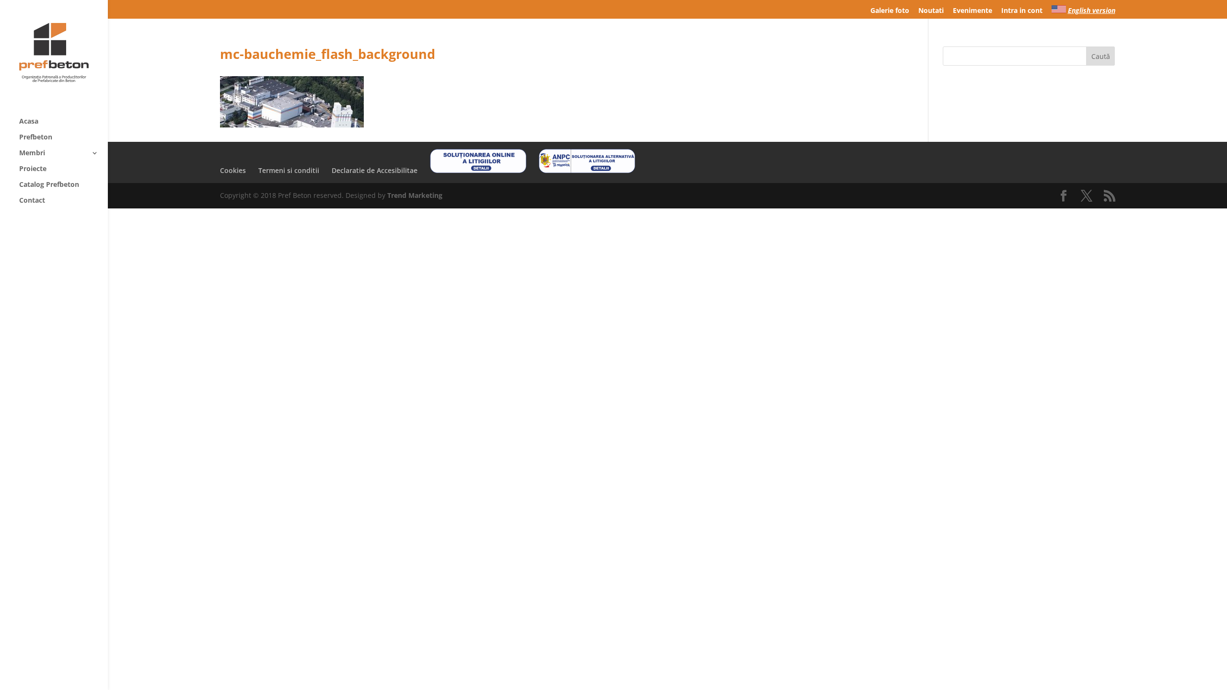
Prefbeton (35, 137)
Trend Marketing (414, 195)
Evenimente (972, 11)
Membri (32, 153)
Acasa (28, 122)
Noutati (931, 11)
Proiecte (32, 169)
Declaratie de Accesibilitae (374, 170)
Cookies (233, 170)
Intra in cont (1021, 11)
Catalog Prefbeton (49, 185)
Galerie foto (889, 11)
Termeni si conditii (288, 170)
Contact (32, 201)
